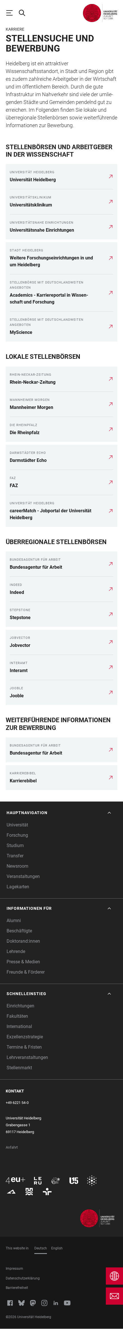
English (57, 1248)
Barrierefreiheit (17, 1288)
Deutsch (40, 1248)
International (19, 1026)
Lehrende (16, 951)
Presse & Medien (23, 961)
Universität (17, 825)
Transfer (15, 856)
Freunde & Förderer (26, 972)
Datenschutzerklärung (23, 1278)
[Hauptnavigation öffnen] (12, 12)
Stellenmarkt (19, 1067)
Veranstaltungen (23, 876)
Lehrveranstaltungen (27, 1057)
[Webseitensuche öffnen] (24, 12)
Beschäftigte (19, 931)
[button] (59, 813)
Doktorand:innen (23, 941)
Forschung (17, 835)
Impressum (14, 1269)
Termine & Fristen (24, 1047)
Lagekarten (18, 886)
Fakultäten (17, 1016)
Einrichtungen (20, 1006)
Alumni (14, 920)
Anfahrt (12, 1147)
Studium (15, 845)
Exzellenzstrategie (25, 1036)
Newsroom (17, 866)
